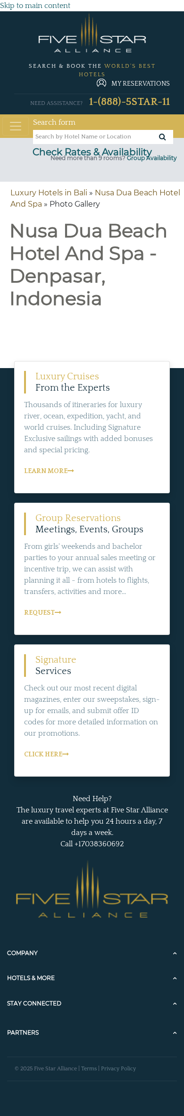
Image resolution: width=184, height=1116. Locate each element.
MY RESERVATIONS (140, 84)
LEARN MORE (45, 471)
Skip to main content (35, 5)
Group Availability (152, 157)
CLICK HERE (43, 754)
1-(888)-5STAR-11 (129, 102)
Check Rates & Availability (92, 152)
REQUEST (39, 613)
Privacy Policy (118, 1069)
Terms (89, 1069)
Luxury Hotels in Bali (48, 192)
